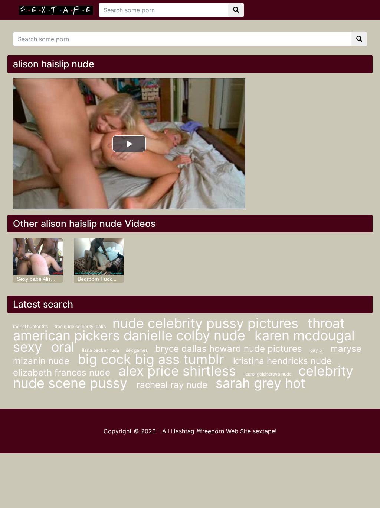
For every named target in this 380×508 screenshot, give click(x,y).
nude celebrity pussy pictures (207, 323)
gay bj (316, 350)
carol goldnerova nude (269, 374)
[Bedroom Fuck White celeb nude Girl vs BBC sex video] (99, 256)
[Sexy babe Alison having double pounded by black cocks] (38, 256)
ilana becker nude (101, 350)
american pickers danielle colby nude (131, 335)
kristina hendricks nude (282, 361)
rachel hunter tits (31, 326)
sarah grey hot (260, 383)
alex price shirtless (179, 371)
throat (326, 323)
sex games (137, 350)
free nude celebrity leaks (81, 326)
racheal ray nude (173, 384)
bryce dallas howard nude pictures (230, 348)
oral (63, 347)
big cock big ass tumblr (152, 359)
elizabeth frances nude (63, 372)
